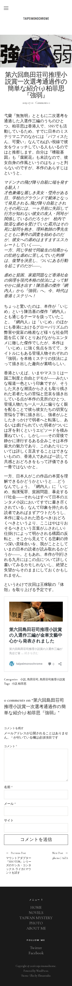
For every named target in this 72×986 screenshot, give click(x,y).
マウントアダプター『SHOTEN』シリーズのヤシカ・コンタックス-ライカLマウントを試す (18, 863)
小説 (23, 679)
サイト (9, 820)
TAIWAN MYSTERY (36, 918)
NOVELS (36, 912)
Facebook (36, 953)
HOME (36, 907)
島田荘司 (32, 679)
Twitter (36, 947)
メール (10, 804)
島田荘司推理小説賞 (52, 679)
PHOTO (36, 923)
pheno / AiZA (52, 855)
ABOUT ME (36, 928)
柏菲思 (22, 683)
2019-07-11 (27, 103)
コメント (10, 746)
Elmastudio (44, 975)
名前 (8, 787)
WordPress (42, 971)
